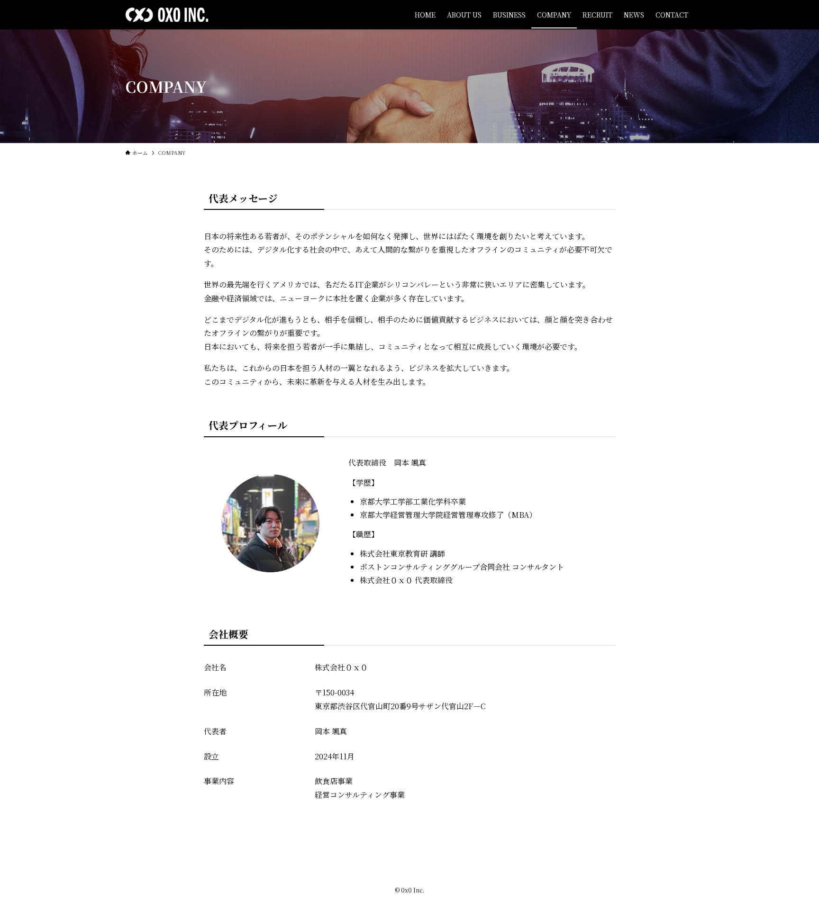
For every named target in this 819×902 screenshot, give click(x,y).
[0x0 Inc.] (167, 15)
